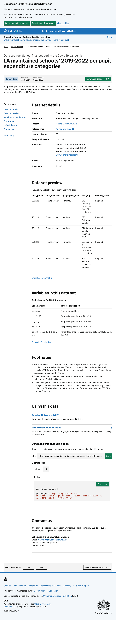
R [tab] (46, 469)
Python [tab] (37, 469)
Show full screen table (42, 278)
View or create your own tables (46, 427)
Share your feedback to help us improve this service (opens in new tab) (36, 40)
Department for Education (46, 590)
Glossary (67, 585)
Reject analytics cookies (43, 23)
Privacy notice (19, 585)
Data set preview (11, 113)
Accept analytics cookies (16, 23)
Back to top (9, 135)
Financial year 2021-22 (66, 123)
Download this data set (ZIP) (45, 415)
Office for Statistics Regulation (57, 596)
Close (109, 37)
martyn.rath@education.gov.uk (52, 539)
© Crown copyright (103, 613)
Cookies (7, 585)
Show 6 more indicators (67, 154)
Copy (108, 456)
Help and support (81, 585)
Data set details (11, 109)
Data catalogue (17, 46)
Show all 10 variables (41, 342)
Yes (30, 567)
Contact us (9, 129)
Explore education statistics (59, 31)
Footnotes (9, 121)
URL (34, 456)
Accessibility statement (50, 585)
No (43, 567)
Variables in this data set (15, 117)
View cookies (63, 23)
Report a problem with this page (97, 567)
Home (6, 46)
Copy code (103, 484)
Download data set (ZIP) (98, 79)
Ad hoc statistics (65, 129)
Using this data (10, 125)
